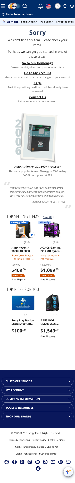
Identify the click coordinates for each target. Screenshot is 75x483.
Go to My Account (37, 73)
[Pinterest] (45, 462)
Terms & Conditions (19, 440)
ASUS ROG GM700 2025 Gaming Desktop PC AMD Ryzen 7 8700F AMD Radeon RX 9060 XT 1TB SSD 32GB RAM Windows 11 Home (51, 322)
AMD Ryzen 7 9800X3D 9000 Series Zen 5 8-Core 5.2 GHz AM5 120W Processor (21, 249)
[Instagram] (29, 462)
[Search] (24, 6)
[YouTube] (53, 462)
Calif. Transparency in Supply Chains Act (36, 446)
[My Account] (65, 6)
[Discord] (68, 462)
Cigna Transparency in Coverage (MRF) (37, 453)
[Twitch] (60, 462)
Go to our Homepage (37, 63)
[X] (22, 462)
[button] (37, 14)
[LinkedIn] (37, 462)
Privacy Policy (39, 440)
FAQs (38, 83)
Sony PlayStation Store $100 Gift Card (23, 322)
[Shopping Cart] (71, 6)
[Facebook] (14, 462)
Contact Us (37, 97)
